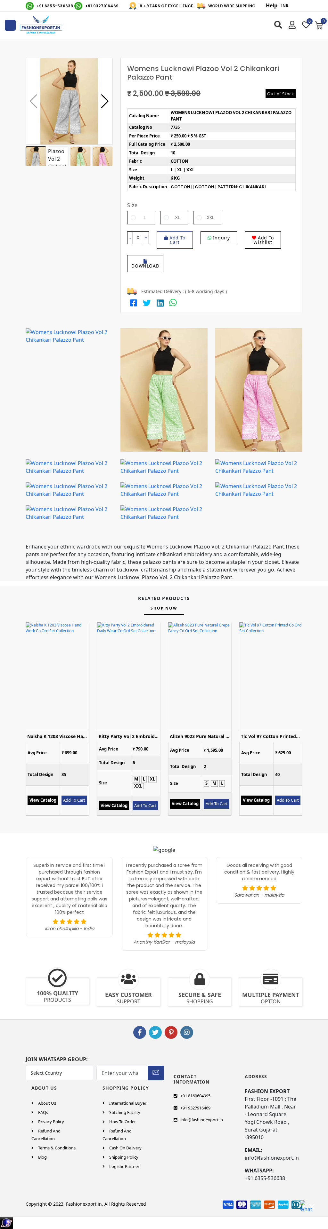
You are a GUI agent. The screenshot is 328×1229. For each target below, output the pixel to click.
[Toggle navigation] (10, 25)
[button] (105, 101)
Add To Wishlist (263, 240)
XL (177, 217)
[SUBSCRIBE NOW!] (156, 1072)
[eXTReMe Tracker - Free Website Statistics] (6, 1222)
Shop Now (164, 608)
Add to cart (176, 240)
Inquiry (220, 238)
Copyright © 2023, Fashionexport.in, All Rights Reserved (86, 1204)
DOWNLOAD (145, 266)
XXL (210, 217)
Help (271, 5)
